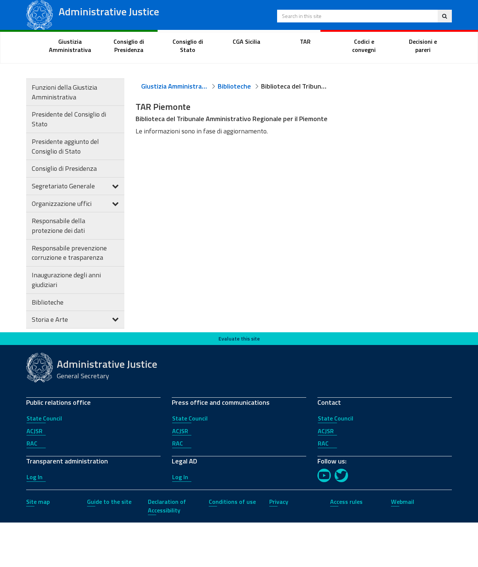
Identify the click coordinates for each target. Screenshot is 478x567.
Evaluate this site (239, 338)
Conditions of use (232, 501)
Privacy (278, 501)
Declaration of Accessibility (167, 506)
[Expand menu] (115, 186)
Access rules (346, 501)
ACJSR (35, 430)
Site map (38, 501)
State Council (44, 418)
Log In (35, 476)
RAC (32, 443)
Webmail (402, 501)
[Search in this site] (444, 16)
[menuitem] (70, 46)
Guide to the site (109, 501)
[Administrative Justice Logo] (39, 14)
